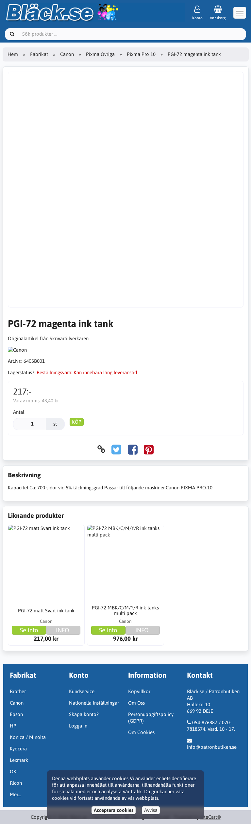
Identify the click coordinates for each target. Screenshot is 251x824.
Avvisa (151, 810)
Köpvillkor (139, 691)
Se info (29, 630)
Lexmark (19, 760)
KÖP (76, 422)
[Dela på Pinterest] (149, 449)
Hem (13, 54)
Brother (18, 691)
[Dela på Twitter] (116, 449)
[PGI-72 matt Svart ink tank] (46, 563)
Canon (67, 54)
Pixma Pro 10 (141, 54)
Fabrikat (39, 54)
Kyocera (18, 748)
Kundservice (81, 691)
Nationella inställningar (94, 703)
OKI (14, 771)
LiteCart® (210, 817)
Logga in (78, 725)
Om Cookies (141, 732)
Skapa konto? (84, 714)
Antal (18, 412)
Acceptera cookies (113, 810)
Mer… (15, 794)
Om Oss (136, 703)
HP (13, 725)
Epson (16, 714)
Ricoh (16, 783)
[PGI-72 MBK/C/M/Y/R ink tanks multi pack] (125, 563)
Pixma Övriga (100, 54)
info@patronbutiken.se (212, 747)
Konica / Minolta (28, 737)
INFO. (63, 630)
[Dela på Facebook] (133, 449)
